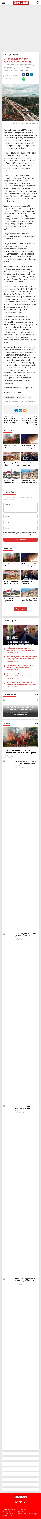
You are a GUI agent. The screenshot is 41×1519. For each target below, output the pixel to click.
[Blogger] (25, 410)
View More (20, 609)
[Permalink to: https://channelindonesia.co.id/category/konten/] (36, 723)
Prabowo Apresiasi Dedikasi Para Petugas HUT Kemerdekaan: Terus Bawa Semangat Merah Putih (22, 684)
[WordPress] (16, 410)
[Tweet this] (27, 74)
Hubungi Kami (7, 1512)
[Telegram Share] (31, 74)
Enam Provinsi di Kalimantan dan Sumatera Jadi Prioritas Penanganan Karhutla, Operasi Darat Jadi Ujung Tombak (10, 447)
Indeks (23, 1509)
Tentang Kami (19, 1512)
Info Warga (33, 1514)
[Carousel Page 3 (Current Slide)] (20, 714)
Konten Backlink (7, 1516)
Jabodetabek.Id (7, 1514)
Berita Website (20, 1514)
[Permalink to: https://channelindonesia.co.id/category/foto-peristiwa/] (36, 694)
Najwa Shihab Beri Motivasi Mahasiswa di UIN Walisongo (10, 419)
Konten (5, 78)
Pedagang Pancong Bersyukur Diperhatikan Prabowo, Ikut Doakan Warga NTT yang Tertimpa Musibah (28, 464)
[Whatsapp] (23, 79)
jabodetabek (9, 397)
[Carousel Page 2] (18, 714)
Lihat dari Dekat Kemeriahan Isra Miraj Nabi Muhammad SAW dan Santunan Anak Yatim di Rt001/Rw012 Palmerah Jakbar (19, 708)
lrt (30, 397)
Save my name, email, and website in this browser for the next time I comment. (19, 534)
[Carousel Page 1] (15, 714)
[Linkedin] (20, 410)
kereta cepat (21, 397)
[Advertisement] (20, 28)
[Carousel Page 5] (26, 714)
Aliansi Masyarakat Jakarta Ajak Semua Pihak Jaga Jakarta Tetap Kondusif (11, 464)
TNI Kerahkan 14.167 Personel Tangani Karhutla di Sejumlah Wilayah (29, 447)
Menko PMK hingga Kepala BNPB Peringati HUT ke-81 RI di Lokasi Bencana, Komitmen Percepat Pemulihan (11, 481)
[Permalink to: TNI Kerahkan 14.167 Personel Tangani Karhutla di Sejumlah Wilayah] (29, 439)
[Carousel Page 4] (23, 714)
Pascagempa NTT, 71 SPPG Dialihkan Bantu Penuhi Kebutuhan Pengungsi (29, 481)
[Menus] (3, 2)
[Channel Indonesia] (21, 2)
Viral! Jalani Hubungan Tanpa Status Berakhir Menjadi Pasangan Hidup (29, 420)
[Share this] (23, 74)
